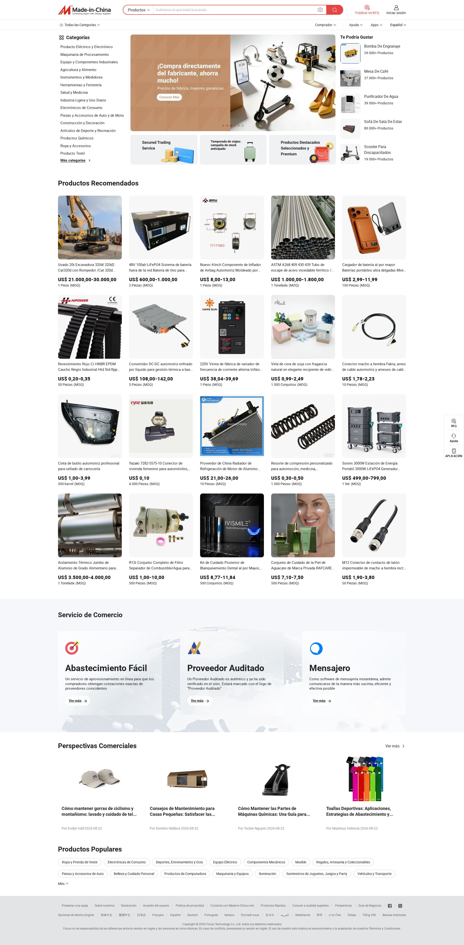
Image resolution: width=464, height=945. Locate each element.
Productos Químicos (77, 138)
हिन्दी (319, 915)
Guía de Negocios (369, 905)
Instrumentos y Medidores (81, 77)
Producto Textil (72, 153)
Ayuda (354, 24)
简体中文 (106, 915)
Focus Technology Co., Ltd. (223, 924)
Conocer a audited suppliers (310, 905)
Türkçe (352, 915)
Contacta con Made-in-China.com (232, 905)
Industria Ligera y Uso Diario (83, 100)
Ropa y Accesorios (75, 145)
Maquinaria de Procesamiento (84, 54)
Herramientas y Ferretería (81, 84)
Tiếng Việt (369, 915)
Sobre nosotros (105, 905)
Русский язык (250, 915)
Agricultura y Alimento (78, 69)
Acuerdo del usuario (156, 905)
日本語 (141, 915)
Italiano (229, 915)
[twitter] (400, 905)
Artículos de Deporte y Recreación (88, 130)
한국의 (270, 915)
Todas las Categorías (80, 24)
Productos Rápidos (273, 905)
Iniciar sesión (396, 12)
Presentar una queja (75, 905)
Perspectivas (343, 905)
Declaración (129, 905)
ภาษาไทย (335, 915)
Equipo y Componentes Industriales (89, 61)
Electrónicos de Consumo (81, 107)
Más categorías (73, 160)
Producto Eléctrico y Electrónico (86, 46)
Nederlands (302, 915)
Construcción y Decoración (82, 122)
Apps (374, 24)
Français (158, 915)
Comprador (323, 24)
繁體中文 (124, 915)
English (89, 915)
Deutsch (192, 915)
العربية (285, 915)
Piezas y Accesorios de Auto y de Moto (92, 115)
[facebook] (390, 905)
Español (175, 915)
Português (211, 915)
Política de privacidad (190, 905)
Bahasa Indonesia (394, 915)
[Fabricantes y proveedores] (84, 10)
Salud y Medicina (74, 92)
